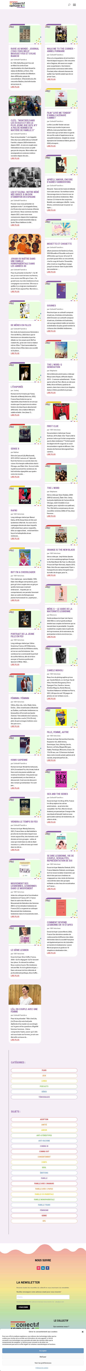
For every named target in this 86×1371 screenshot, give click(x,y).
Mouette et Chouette (59, 243)
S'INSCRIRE (23, 1307)
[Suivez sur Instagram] (38, 1268)
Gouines (51, 305)
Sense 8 (15, 448)
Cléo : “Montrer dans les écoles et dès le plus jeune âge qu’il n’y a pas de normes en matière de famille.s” (24, 125)
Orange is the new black (61, 549)
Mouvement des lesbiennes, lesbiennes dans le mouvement (24, 886)
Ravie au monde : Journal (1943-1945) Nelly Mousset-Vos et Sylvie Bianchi (25, 52)
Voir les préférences (43, 1363)
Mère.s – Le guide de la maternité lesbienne (59, 610)
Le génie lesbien (19, 950)
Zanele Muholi (55, 670)
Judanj (16, 390)
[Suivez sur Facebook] (47, 1268)
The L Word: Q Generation (54, 365)
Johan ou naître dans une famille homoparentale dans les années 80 (23, 262)
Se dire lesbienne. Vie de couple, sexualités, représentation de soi (60, 858)
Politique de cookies (42, 1368)
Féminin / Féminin (20, 698)
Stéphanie (53, 371)
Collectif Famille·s (20, 60)
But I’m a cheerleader (23, 572)
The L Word (53, 488)
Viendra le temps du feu (24, 821)
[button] (83, 1332)
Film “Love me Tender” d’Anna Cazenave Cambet (59, 115)
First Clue (52, 426)
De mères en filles (21, 325)
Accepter (43, 1351)
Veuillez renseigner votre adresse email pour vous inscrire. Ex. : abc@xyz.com (40, 1302)
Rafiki (14, 510)
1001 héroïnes (19, 514)
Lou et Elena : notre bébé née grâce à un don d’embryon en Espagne (25, 194)
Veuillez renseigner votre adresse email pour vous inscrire (38, 1292)
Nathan (16, 452)
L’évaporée (17, 386)
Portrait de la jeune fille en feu (22, 635)
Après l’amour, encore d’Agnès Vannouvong (60, 180)
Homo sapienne (19, 759)
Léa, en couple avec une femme (24, 1010)
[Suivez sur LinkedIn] (43, 1268)
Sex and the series (57, 794)
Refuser (43, 1357)
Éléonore (53, 615)
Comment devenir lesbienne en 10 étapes (60, 923)
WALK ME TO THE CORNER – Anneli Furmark (61, 50)
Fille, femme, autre (58, 732)
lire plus (15, 87)
